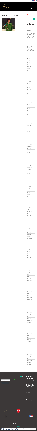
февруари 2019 (29, 211)
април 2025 (29, 89)
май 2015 (28, 272)
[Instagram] (34, 0)
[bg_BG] (31, 8)
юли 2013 (28, 303)
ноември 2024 (29, 98)
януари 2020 (29, 198)
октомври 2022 (29, 144)
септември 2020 (29, 184)
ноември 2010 (29, 360)
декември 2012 (29, 316)
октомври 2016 (29, 245)
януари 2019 (29, 213)
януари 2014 (29, 293)
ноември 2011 (29, 339)
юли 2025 (28, 83)
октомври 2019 (29, 203)
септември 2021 (29, 169)
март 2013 (28, 310)
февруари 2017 (29, 238)
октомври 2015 (29, 266)
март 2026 (28, 68)
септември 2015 (29, 268)
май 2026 (28, 64)
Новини (17, 3)
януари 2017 (29, 240)
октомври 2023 (29, 121)
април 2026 (29, 66)
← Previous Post (5, 34)
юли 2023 (28, 127)
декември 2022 (29, 140)
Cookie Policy (17, 429)
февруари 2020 (29, 196)
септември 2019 (29, 205)
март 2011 (28, 352)
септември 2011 (29, 341)
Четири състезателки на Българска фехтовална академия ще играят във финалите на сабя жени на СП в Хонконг (31, 38)
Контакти (27, 8)
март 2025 (28, 91)
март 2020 (28, 194)
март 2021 (28, 177)
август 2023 (29, 125)
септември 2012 (29, 322)
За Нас (21, 3)
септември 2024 (29, 102)
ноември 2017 (29, 232)
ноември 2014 (29, 280)
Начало (12, 3)
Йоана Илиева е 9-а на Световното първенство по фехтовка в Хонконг (31, 33)
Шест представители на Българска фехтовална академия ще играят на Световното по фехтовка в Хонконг (31, 45)
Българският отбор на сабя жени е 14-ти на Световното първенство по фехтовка (30, 381)
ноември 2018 (29, 217)
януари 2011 (29, 356)
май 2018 (28, 224)
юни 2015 (28, 270)
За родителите (26, 3)
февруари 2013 (29, 312)
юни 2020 (28, 190)
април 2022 (29, 156)
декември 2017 (29, 230)
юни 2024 (28, 106)
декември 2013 (29, 295)
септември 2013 (29, 301)
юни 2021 (28, 171)
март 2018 (28, 228)
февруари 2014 (29, 291)
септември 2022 (29, 146)
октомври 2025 (29, 77)
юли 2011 (28, 345)
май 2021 (28, 173)
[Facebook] (33, 0)
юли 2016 (28, 251)
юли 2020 (28, 188)
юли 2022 (28, 150)
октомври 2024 (29, 100)
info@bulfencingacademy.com (32, 424)
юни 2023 (28, 129)
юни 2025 (28, 85)
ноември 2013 (29, 297)
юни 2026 (28, 62)
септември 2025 (29, 79)
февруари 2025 (29, 93)
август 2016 (29, 249)
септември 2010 (29, 362)
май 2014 (28, 287)
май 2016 (28, 255)
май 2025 (28, 87)
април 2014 (29, 289)
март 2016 (28, 259)
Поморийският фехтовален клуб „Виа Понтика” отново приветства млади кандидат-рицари (30, 51)
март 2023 (28, 135)
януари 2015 (29, 276)
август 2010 (29, 364)
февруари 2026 (29, 70)
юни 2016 (28, 253)
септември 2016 (29, 247)
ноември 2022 (29, 142)
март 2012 (28, 331)
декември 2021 (29, 163)
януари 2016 (29, 261)
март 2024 (28, 112)
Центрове (32, 3)
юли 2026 (28, 60)
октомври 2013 (29, 299)
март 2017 (28, 236)
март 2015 (28, 274)
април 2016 (29, 257)
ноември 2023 (29, 119)
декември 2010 (29, 358)
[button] (5, 6)
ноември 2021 (29, 165)
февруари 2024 (29, 114)
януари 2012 (29, 335)
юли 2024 (28, 104)
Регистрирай (5, 382)
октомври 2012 (29, 320)
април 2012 (29, 329)
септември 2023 (29, 123)
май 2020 (28, 192)
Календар (12, 8)
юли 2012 (28, 324)
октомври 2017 (29, 234)
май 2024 (28, 108)
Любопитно (22, 8)
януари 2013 (29, 314)
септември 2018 (29, 219)
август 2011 (29, 343)
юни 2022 (28, 152)
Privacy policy (18, 426)
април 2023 (29, 133)
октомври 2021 (29, 167)
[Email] (36, 0)
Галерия (17, 8)
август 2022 (29, 148)
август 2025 (29, 81)
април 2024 (29, 110)
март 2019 (28, 209)
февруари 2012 (29, 333)
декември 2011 (29, 337)
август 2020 (29, 186)
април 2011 (29, 350)
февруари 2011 (29, 354)
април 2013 (29, 308)
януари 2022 (29, 161)
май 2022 (28, 154)
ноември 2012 (29, 318)
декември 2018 (29, 215)
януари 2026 (29, 72)
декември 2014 (29, 278)
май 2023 (28, 131)
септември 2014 (29, 282)
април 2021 (29, 175)
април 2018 (29, 226)
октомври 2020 (29, 182)
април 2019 (29, 207)
